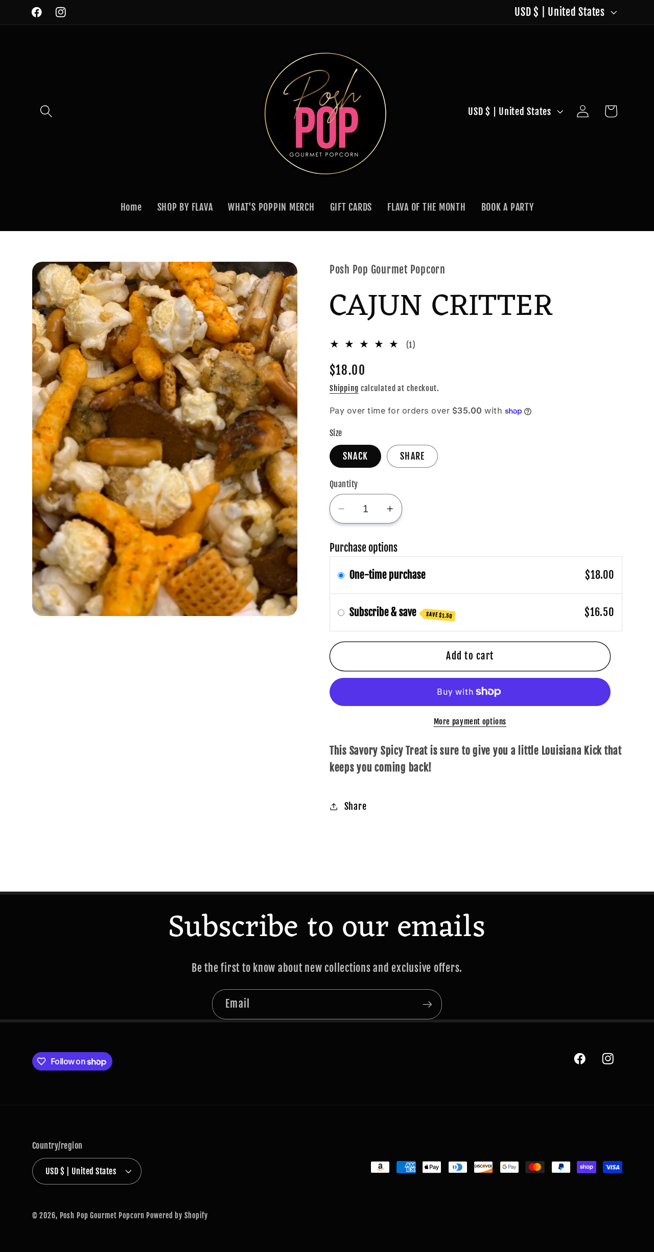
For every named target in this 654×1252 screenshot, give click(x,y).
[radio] (341, 575)
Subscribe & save (401, 612)
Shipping (344, 388)
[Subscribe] (427, 1004)
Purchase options (364, 547)
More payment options (470, 721)
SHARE (412, 456)
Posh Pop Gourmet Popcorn (103, 1215)
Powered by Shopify (177, 1215)
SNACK (355, 456)
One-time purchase (387, 574)
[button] (46, 111)
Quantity (344, 484)
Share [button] (355, 806)
